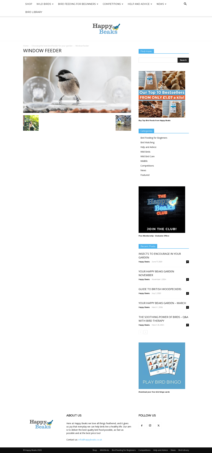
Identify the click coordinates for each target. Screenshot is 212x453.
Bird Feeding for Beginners (77, 4)
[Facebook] (142, 426)
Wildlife (144, 161)
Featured (144, 174)
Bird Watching (147, 142)
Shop (28, 4)
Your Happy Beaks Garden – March (162, 303)
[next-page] (145, 332)
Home (26, 45)
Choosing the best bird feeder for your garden (52, 45)
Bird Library (33, 12)
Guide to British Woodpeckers (160, 289)
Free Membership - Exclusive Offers (154, 236)
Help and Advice (139, 4)
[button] (185, 4)
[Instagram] (150, 425)
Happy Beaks (144, 262)
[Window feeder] (77, 112)
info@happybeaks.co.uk (90, 439)
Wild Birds (43, 4)
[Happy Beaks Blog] (106, 29)
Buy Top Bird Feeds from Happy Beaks (154, 120)
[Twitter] (158, 426)
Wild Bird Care (147, 156)
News (160, 4)
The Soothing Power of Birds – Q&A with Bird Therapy (163, 318)
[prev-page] (140, 332)
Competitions (112, 4)
